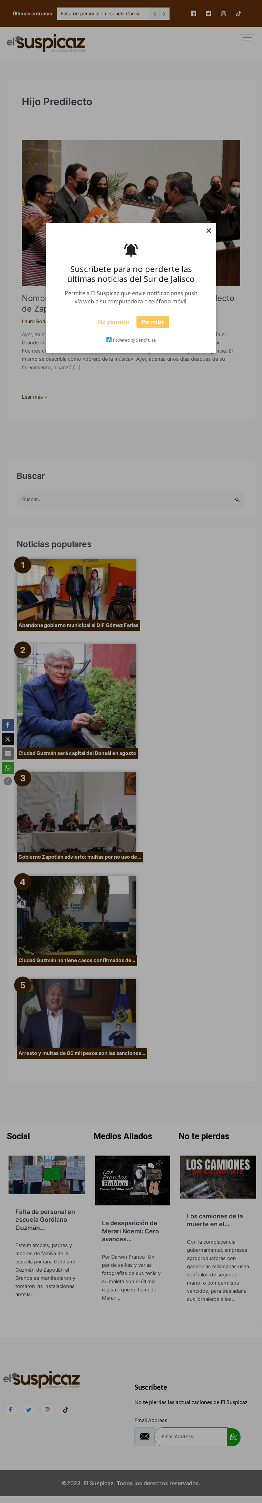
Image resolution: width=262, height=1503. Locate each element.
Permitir (153, 324)
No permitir (114, 324)
